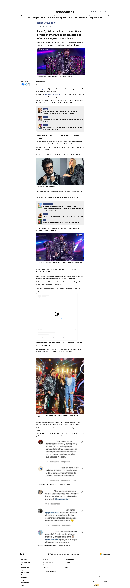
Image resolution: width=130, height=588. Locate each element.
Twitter (66, 564)
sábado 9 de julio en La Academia (54, 94)
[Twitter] (25, 84)
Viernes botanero (68, 18)
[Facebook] (22, 84)
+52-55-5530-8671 (48, 564)
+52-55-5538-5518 (48, 562)
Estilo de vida (62, 15)
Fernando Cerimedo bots (83, 18)
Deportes (69, 15)
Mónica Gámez (97, 18)
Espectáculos (91, 15)
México (42, 15)
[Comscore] (105, 554)
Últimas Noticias (35, 15)
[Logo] (65, 12)
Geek (97, 15)
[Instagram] (26, 554)
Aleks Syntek (40, 27)
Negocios (75, 15)
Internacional (48, 15)
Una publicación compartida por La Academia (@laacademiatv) (56, 337)
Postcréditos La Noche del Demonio (49, 18)
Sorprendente (83, 15)
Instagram (67, 567)
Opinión (55, 15)
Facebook (67, 562)
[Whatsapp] (28, 84)
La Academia (49, 27)
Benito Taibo (32, 18)
